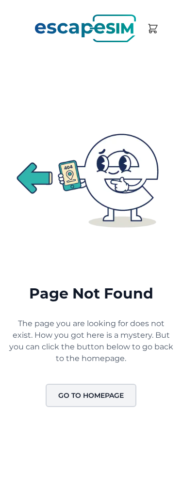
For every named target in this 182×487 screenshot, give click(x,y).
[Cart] (153, 28)
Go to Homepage (91, 395)
